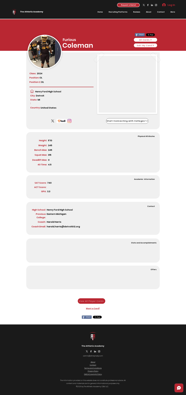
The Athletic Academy (31, 11)
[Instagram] (156, 5)
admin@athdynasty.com (93, 356)
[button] (128, 5)
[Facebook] (148, 5)
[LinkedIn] (152, 5)
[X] (143, 5)
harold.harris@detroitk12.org (63, 226)
